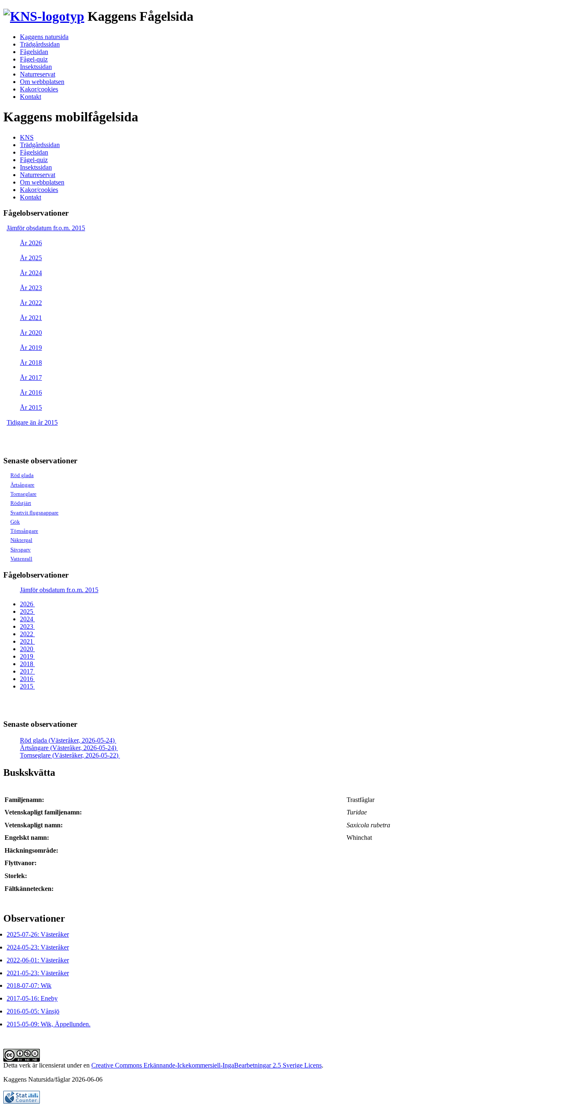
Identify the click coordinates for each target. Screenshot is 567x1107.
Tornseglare (23, 494)
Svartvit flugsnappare (34, 512)
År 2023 (31, 287)
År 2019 (31, 347)
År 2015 (31, 407)
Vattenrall (21, 559)
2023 (27, 626)
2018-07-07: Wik (29, 985)
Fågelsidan (34, 51)
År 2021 (31, 317)
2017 (27, 671)
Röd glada (22, 475)
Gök (15, 522)
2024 (27, 618)
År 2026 (31, 242)
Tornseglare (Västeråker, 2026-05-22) (70, 755)
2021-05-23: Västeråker (38, 973)
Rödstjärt (20, 503)
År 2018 (31, 362)
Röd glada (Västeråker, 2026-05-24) (68, 740)
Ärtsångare (22, 485)
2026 (27, 604)
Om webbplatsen (42, 81)
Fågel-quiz (34, 59)
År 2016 (31, 392)
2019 (27, 656)
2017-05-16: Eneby (32, 998)
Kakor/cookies (39, 89)
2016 (27, 678)
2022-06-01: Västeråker (38, 960)
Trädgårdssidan (40, 44)
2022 (27, 633)
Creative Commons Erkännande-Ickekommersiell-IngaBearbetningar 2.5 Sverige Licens (206, 1065)
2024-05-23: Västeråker (38, 947)
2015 (27, 686)
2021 (27, 641)
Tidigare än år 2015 (32, 422)
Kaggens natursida (44, 36)
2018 (27, 663)
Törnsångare (24, 531)
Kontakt (30, 96)
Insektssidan (36, 66)
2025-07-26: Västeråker (38, 934)
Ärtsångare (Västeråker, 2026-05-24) (69, 747)
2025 (27, 611)
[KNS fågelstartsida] (43, 16)
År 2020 (31, 332)
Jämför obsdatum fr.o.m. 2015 (46, 227)
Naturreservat (37, 74)
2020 (27, 648)
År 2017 (31, 377)
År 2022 (31, 302)
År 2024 (31, 272)
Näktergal (21, 540)
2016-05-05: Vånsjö (33, 1011)
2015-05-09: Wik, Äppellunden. (48, 1024)
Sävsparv (20, 549)
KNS (27, 137)
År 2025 (31, 257)
